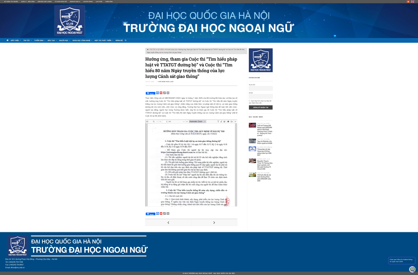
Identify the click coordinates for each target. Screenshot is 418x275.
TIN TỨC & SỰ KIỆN (156, 49)
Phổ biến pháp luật (171, 49)
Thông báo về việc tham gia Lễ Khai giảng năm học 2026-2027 (264, 152)
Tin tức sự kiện (263, 123)
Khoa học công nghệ (81, 40)
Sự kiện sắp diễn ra (264, 147)
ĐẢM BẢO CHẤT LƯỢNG (45, 1)
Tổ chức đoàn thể (61, 1)
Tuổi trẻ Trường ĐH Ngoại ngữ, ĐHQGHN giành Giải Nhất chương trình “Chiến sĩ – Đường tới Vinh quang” (264, 130)
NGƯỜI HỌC (63, 40)
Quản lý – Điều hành (28, 1)
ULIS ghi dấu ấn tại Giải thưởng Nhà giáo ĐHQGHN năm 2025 (264, 178)
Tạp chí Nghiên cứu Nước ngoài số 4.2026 (264, 142)
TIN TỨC (26, 40)
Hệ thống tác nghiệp (11, 1)
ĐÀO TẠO (51, 40)
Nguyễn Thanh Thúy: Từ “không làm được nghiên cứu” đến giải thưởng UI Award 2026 (264, 165)
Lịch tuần (99, 1)
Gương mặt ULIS (263, 159)
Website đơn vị (75, 1)
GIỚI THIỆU (15, 40)
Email (251, 93)
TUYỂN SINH (38, 40)
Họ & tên (252, 85)
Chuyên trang (88, 1)
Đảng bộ (119, 40)
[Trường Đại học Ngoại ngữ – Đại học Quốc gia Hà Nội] (209, 20)
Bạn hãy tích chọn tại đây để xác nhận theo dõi (260, 102)
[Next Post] (214, 222)
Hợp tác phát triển (103, 40)
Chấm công (109, 1)
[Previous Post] (168, 222)
